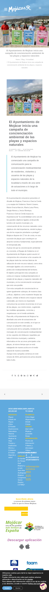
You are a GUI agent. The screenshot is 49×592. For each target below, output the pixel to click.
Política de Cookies (35, 584)
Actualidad (29, 59)
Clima (10, 424)
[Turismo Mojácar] (20, 8)
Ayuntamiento (32, 460)
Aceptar (7, 588)
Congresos (22, 477)
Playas (10, 417)
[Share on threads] (18, 375)
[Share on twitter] (15, 375)
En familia (21, 459)
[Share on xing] (33, 375)
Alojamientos (30, 419)
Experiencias (24, 453)
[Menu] (5, 9)
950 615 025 (28, 475)
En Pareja (21, 461)
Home (18, 59)
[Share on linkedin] (24, 375)
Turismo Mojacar (23, 150)
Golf (19, 463)
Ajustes (17, 588)
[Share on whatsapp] (27, 375)
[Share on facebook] (12, 375)
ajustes (30, 579)
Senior (20, 480)
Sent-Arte (21, 470)
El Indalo (11, 453)
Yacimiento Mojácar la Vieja (12, 438)
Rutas (27, 436)
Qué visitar (29, 429)
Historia (11, 434)
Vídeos (28, 450)
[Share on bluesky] (30, 375)
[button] (39, 8)
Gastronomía (13, 429)
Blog (22, 59)
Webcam (21, 409)
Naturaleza (12, 431)
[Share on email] (36, 375)
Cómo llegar (29, 417)
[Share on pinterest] (21, 375)
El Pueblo (11, 426)
